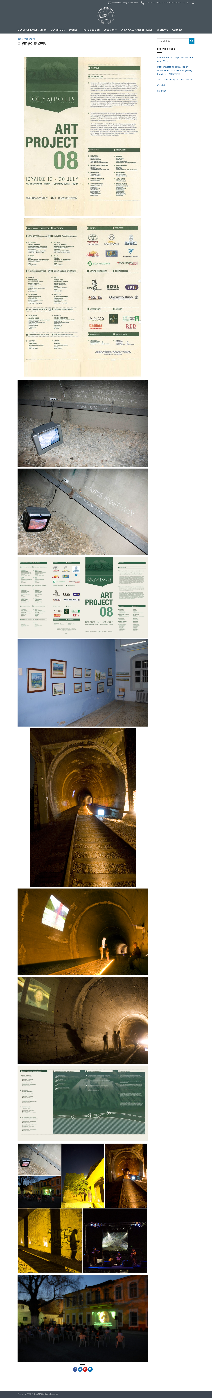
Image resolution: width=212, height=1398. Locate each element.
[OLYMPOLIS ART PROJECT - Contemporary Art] (106, 16)
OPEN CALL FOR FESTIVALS (137, 29)
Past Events (29, 39)
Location (109, 29)
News (20, 39)
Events (73, 29)
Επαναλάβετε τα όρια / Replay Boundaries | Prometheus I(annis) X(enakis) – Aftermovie (174, 70)
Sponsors (162, 29)
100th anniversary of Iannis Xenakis (175, 79)
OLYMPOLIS (58, 29)
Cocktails (161, 85)
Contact (177, 29)
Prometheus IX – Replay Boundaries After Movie (175, 59)
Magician (161, 90)
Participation (91, 29)
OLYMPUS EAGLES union (32, 29)
